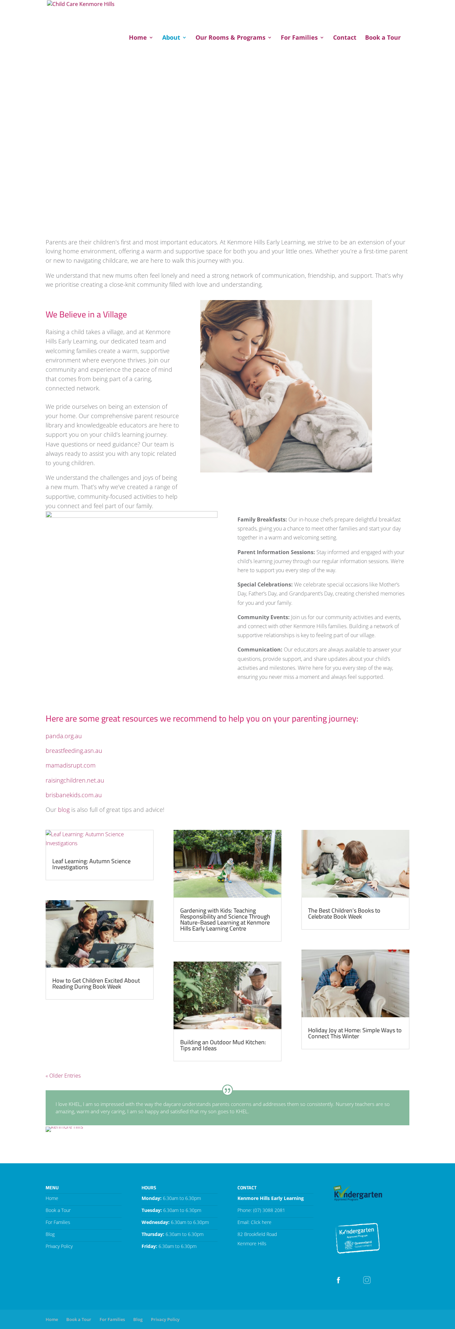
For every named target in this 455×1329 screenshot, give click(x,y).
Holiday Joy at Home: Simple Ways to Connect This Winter (355, 1033)
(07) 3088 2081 (269, 1210)
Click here (261, 1222)
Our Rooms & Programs (230, 38)
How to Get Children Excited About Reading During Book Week (96, 983)
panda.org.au (64, 736)
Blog (50, 1234)
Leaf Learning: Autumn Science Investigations (91, 864)
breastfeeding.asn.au (74, 751)
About (171, 38)
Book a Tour (383, 38)
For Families (299, 38)
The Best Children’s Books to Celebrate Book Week (344, 913)
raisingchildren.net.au (75, 780)
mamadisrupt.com (71, 765)
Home (138, 38)
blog (64, 810)
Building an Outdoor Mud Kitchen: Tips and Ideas (223, 1045)
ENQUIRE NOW (341, 10)
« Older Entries (63, 1075)
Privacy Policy (59, 1246)
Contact (344, 38)
